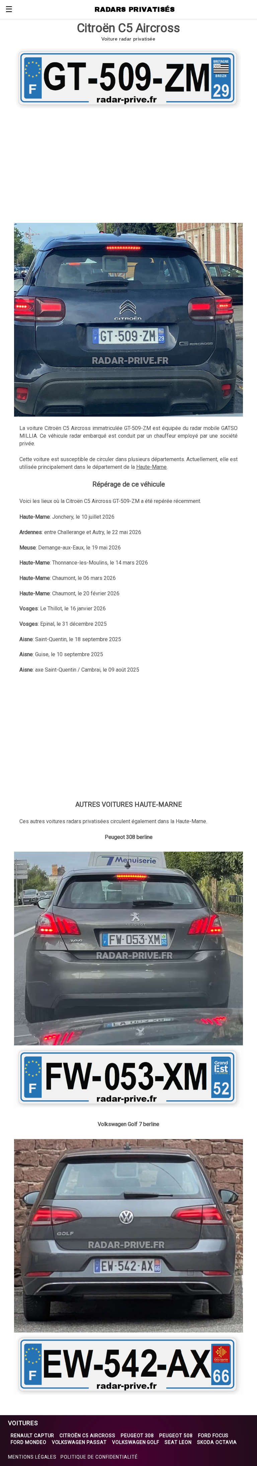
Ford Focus (213, 1435)
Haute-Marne (151, 467)
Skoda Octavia (217, 1442)
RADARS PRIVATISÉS (135, 9)
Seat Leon (178, 1442)
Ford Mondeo (29, 1442)
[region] (128, 164)
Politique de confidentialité (99, 1457)
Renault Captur (32, 1435)
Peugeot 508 (176, 1435)
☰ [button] (9, 9)
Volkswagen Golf (135, 1442)
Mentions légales (32, 1457)
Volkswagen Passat (79, 1442)
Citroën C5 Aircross (87, 1435)
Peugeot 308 (137, 1435)
